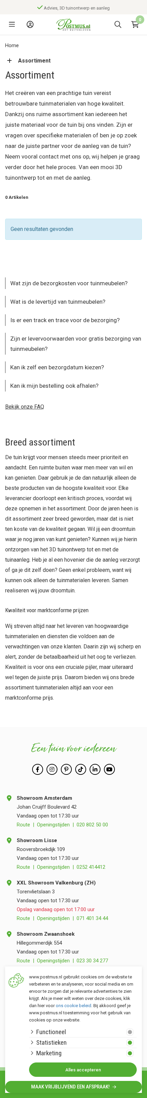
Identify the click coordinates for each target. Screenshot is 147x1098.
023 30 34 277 (92, 961)
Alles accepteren (83, 1069)
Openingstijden (53, 825)
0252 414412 (91, 867)
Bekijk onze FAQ (24, 406)
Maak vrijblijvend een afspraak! (71, 1087)
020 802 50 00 (92, 825)
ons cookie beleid (73, 1005)
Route (23, 825)
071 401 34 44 (92, 918)
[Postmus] (73, 24)
